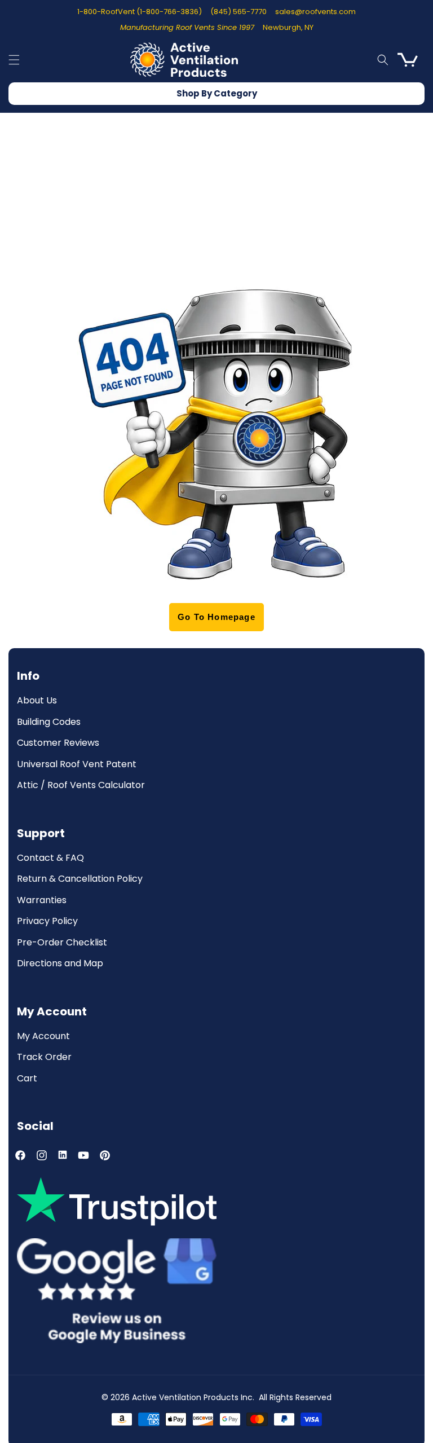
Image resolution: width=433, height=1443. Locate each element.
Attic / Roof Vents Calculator (81, 785)
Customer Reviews (58, 743)
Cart (27, 1079)
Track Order (44, 1057)
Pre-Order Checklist (62, 943)
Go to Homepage (216, 617)
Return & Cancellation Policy (80, 879)
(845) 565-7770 (238, 11)
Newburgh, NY (288, 27)
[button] (14, 59)
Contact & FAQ (50, 858)
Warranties (42, 901)
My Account (43, 1036)
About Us (37, 701)
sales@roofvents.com (315, 11)
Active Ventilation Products (185, 1397)
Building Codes (49, 722)
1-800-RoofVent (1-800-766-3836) (139, 11)
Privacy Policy (47, 921)
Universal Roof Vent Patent (76, 765)
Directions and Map (60, 964)
